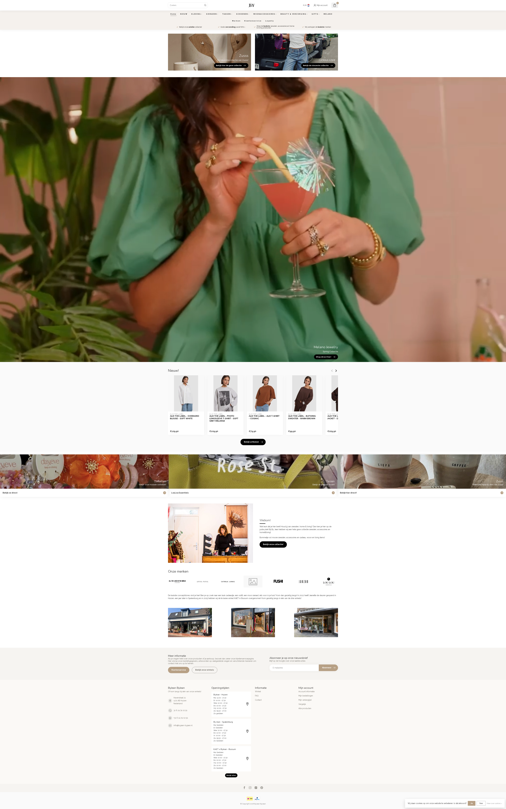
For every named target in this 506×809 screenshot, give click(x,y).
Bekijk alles (231, 775)
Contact (258, 700)
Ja (472, 803)
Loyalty (269, 21)
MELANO (328, 14)
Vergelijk (302, 704)
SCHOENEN (242, 14)
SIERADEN (211, 14)
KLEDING (196, 14)
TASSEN (226, 14)
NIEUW (184, 14)
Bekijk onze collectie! (273, 544)
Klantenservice (253, 21)
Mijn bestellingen (305, 696)
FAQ (257, 696)
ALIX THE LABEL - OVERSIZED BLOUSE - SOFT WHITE (184, 417)
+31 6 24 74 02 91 (181, 718)
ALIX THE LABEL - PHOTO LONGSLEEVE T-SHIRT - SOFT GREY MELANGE (223, 418)
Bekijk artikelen (251, 442)
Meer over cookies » (494, 803)
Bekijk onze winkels (204, 670)
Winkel (258, 691)
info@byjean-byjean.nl (183, 725)
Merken (236, 21)
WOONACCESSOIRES (264, 14)
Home (173, 14)
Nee (481, 803)
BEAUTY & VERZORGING (293, 14)
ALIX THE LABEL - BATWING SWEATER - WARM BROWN (302, 417)
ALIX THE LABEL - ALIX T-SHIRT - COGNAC (264, 417)
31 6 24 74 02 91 (180, 710)
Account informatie (306, 691)
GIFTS (315, 14)
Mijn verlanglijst (305, 700)
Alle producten (304, 708)
